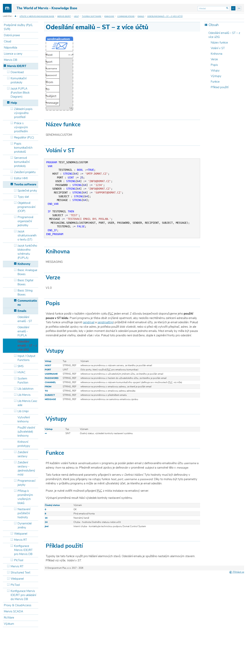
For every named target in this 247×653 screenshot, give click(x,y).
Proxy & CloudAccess (17, 605)
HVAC (21, 372)
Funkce (215, 82)
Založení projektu (25, 172)
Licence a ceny (13, 54)
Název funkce (219, 42)
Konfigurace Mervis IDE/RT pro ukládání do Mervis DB (23, 595)
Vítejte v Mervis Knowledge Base (36, 16)
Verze (214, 59)
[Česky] (233, 8)
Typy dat (23, 197)
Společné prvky (27, 191)
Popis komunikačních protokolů (23, 148)
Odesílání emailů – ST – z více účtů (165, 16)
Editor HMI (21, 178)
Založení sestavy (23, 454)
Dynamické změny (25, 525)
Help (76, 16)
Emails (141, 16)
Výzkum (9, 624)
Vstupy (215, 70)
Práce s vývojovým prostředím (21, 127)
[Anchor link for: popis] (62, 303)
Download (17, 72)
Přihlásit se (238, 571)
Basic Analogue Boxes (27, 272)
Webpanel (20, 534)
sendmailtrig (105, 322)
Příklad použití (219, 87)
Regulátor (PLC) (24, 137)
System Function (23, 380)
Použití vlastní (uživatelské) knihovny (26, 432)
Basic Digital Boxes (25, 282)
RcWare (9, 618)
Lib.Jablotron (25, 389)
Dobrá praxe (12, 35)
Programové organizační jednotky (25, 221)
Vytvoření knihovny (24, 419)
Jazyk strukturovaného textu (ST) (27, 235)
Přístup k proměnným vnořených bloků (25, 497)
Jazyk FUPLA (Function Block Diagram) (20, 93)
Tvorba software (91, 16)
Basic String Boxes (25, 292)
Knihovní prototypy (24, 444)
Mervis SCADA (13, 611)
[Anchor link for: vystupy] (69, 418)
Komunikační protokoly (18, 80)
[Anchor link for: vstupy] (66, 350)
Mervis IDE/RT (64, 16)
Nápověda (10, 47)
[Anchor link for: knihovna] (72, 251)
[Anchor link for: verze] (63, 277)
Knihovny (109, 16)
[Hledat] (227, 8)
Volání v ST (218, 48)
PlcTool (18, 560)
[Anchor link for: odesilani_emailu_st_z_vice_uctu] (151, 26)
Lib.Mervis (24, 395)
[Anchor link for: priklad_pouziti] (85, 545)
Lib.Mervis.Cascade (27, 403)
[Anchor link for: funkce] (67, 452)
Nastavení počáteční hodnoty (24, 513)
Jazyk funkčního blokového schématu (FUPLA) (27, 252)
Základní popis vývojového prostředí (23, 113)
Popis (214, 65)
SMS (21, 366)
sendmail (88, 322)
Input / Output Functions (26, 358)
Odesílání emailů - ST (25, 319)
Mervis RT (20, 540)
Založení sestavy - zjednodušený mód (26, 468)
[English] (239, 8)
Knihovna (216, 54)
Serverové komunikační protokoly (22, 162)
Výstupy (216, 76)
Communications (125, 16)
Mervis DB (10, 60)
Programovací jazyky (26, 483)
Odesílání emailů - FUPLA (23, 331)
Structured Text (20, 572)
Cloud (7, 41)
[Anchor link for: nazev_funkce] (83, 124)
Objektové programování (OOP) (26, 207)
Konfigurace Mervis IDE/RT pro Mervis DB (23, 550)
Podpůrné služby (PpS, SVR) (18, 27)
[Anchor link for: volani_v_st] (77, 150)
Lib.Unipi (23, 411)
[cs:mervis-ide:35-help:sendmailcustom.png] (59, 73)
